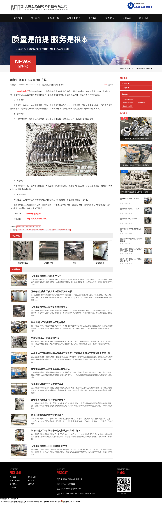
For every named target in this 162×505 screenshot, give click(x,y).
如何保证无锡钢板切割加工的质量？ (131, 240)
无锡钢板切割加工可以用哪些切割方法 (49, 446)
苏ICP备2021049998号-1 (52, 502)
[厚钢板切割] (48, 260)
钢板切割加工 (23, 91)
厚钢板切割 (48, 263)
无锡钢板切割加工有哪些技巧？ (46, 276)
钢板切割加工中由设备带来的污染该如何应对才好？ (55, 430)
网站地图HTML (5, 499)
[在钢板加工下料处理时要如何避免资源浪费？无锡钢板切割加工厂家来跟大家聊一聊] (19, 363)
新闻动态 (140, 69)
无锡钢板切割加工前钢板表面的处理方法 (50, 369)
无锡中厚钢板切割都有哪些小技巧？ (48, 399)
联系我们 (13, 487)
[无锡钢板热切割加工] (148, 220)
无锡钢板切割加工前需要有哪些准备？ (49, 307)
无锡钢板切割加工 (34, 214)
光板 (74, 263)
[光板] (74, 260)
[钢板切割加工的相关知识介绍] (148, 230)
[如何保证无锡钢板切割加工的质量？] (148, 240)
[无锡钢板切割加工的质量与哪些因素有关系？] (19, 301)
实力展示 (13, 484)
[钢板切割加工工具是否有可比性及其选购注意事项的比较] (136, 182)
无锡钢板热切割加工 (129, 219)
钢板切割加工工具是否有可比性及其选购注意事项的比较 (136, 192)
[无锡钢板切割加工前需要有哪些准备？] (19, 317)
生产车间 (31, 480)
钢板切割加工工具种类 (130, 198)
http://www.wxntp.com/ (37, 219)
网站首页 (131, 69)
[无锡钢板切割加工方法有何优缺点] (19, 394)
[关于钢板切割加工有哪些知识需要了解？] (148, 261)
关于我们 (13, 477)
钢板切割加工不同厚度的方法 (45, 338)
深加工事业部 (15, 480)
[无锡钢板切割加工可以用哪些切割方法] (19, 456)
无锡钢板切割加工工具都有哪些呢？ (136, 165)
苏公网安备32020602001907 (72, 502)
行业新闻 (149, 69)
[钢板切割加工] (23, 260)
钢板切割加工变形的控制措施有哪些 (136, 138)
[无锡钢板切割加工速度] (148, 210)
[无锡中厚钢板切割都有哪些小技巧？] (19, 409)
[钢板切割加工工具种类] (148, 200)
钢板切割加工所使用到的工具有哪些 (28, 227)
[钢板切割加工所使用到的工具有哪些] (19, 332)
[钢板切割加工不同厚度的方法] (19, 348)
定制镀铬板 (100, 263)
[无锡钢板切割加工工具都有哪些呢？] (136, 155)
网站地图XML (15, 499)
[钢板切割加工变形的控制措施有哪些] (136, 129)
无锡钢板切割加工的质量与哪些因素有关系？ (52, 291)
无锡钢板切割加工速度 (130, 209)
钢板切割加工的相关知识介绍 (131, 230)
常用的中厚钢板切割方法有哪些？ (47, 415)
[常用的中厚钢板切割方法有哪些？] (19, 425)
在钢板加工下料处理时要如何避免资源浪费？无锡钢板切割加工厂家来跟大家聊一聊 (43, 230)
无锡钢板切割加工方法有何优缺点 (47, 384)
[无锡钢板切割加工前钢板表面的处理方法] (19, 378)
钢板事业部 (32, 477)
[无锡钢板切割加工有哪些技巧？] (19, 286)
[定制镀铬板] (100, 260)
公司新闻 (126, 88)
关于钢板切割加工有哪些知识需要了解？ (131, 260)
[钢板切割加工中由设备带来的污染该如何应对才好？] (19, 440)
